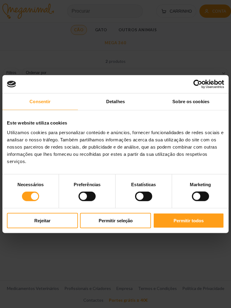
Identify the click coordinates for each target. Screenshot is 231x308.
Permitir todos (189, 220)
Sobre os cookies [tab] (190, 101)
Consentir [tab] (40, 101)
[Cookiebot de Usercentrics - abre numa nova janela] (197, 84)
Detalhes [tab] (115, 101)
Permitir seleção (116, 220)
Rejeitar (42, 220)
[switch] (87, 196)
